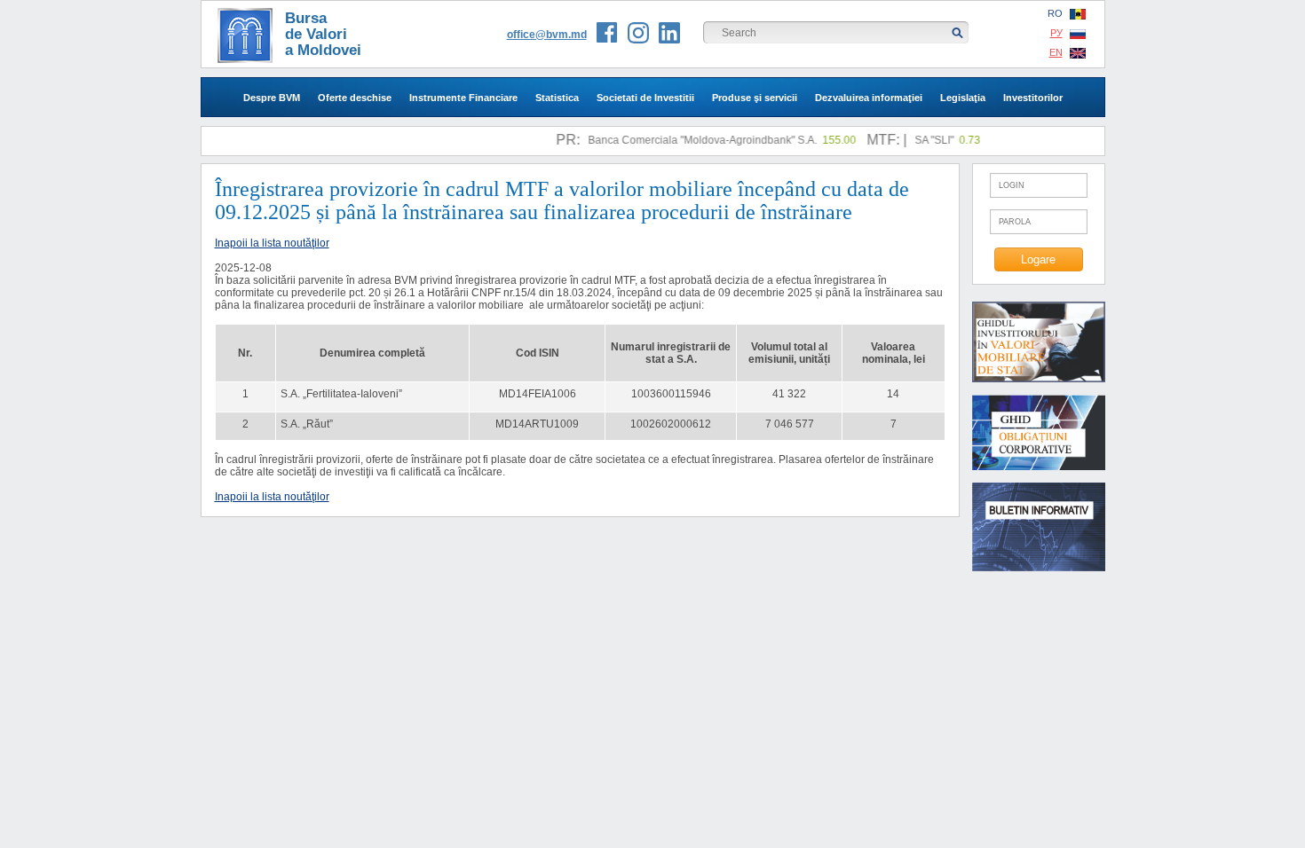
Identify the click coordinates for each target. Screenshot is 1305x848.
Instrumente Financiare (463, 97)
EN (1056, 52)
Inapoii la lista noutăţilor (272, 243)
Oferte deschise (355, 97)
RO (1055, 13)
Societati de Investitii (645, 97)
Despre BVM (271, 97)
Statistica (557, 97)
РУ (1056, 32)
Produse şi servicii (754, 97)
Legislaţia (962, 97)
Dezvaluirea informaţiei (868, 97)
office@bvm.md (547, 34)
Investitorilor (1033, 97)
